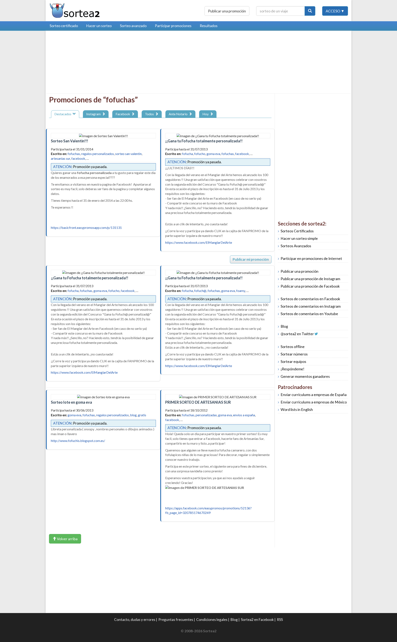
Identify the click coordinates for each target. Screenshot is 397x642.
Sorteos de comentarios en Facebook (310, 299)
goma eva (213, 154)
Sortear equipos (293, 361)
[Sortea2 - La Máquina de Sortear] (75, 10)
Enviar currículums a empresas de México (314, 402)
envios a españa (244, 415)
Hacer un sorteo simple (299, 238)
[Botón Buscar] (310, 11)
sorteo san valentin (128, 154)
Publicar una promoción (227, 11)
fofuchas (74, 154)
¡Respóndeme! (292, 369)
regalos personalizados (97, 154)
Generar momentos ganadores (305, 376)
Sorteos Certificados (297, 231)
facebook (78, 158)
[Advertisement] (83, 63)
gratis (142, 415)
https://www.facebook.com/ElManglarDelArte (198, 242)
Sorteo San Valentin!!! (69, 141)
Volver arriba (67, 538)
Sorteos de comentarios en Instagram (311, 306)
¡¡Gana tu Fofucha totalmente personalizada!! (204, 141)
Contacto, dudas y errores (134, 619)
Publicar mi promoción (251, 259)
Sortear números (294, 354)
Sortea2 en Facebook (257, 619)
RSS (280, 619)
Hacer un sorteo (99, 26)
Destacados (63, 114)
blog (133, 415)
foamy (240, 291)
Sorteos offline (293, 346)
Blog (284, 326)
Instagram (94, 114)
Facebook (123, 114)
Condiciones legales (211, 619)
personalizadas (206, 415)
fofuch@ (200, 291)
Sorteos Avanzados (296, 246)
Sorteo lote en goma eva (71, 402)
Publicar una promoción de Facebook (310, 286)
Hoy (206, 114)
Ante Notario (179, 114)
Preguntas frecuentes (175, 619)
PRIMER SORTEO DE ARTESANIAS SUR (198, 402)
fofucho (199, 154)
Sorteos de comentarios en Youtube (309, 314)
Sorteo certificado (64, 26)
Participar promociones (173, 26)
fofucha (187, 154)
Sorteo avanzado (133, 26)
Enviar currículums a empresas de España (314, 394)
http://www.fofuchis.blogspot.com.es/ (78, 441)
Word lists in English (297, 409)
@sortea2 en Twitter (297, 334)
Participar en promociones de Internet (311, 258)
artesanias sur (60, 158)
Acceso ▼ (335, 11)
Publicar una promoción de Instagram (310, 279)
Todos (150, 114)
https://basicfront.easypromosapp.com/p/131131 (86, 227)
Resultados (209, 26)
